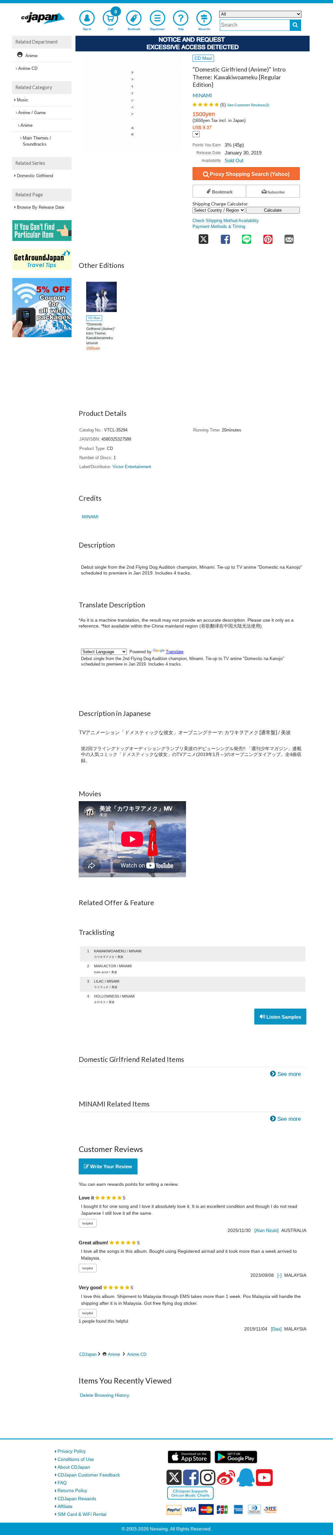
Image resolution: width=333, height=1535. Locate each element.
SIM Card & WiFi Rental (82, 1514)
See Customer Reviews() (248, 105)
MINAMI (202, 95)
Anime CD (136, 1354)
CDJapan (88, 1354)
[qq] (245, 1477)
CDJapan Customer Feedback (89, 1474)
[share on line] (246, 237)
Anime (114, 1354)
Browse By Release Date (40, 207)
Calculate (273, 210)
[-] (279, 1275)
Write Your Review (110, 1166)
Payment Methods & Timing (219, 226)
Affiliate (65, 1506)
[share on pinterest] (268, 237)
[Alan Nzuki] (266, 1230)
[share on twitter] (204, 237)
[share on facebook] (225, 237)
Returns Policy (72, 1490)
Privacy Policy (72, 1451)
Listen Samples (283, 1017)
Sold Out (234, 160)
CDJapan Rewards (77, 1498)
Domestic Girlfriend (35, 175)
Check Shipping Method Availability (226, 220)
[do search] (295, 25)
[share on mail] (289, 237)
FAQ (62, 1482)
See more (289, 1074)
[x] (174, 1477)
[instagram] (208, 1477)
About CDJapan (74, 1467)
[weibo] (226, 1477)
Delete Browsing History (104, 1395)
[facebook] (191, 1477)
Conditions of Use (76, 1459)
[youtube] (264, 1477)
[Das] (276, 1328)
